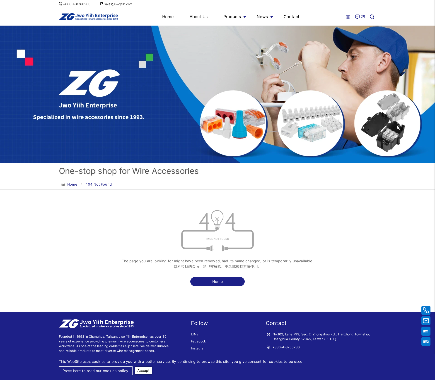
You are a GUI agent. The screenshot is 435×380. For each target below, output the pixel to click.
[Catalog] (425, 331)
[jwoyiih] (96, 327)
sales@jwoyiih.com (118, 4)
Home (168, 16)
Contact (292, 16)
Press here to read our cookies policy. (96, 370)
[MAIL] (425, 320)
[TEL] (425, 310)
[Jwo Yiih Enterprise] (88, 16)
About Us (199, 16)
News (262, 16)
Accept (143, 370)
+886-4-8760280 (77, 4)
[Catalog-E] (425, 341)
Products (232, 16)
